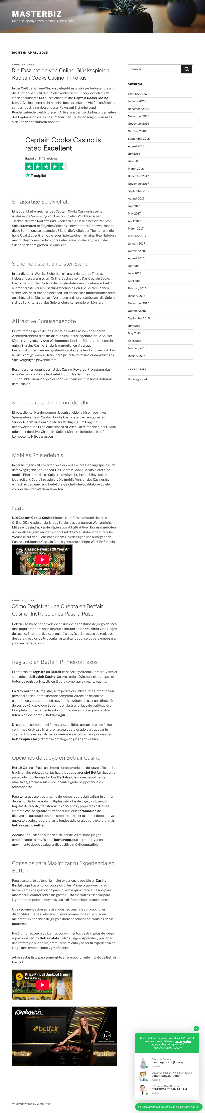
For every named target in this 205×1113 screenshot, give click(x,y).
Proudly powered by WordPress (31, 1103)
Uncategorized (137, 379)
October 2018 (137, 131)
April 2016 (134, 281)
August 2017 (136, 198)
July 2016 (134, 266)
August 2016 (136, 258)
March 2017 (136, 228)
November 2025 (138, 116)
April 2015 (134, 340)
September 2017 (139, 191)
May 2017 (134, 213)
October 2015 (137, 310)
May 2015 (134, 333)
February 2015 (137, 348)
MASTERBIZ (37, 14)
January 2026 (137, 101)
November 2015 (138, 303)
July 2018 (134, 153)
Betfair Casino (34, 643)
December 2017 (138, 176)
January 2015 (136, 355)
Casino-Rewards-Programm (83, 369)
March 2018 (136, 168)
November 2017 (138, 183)
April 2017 (134, 221)
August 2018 (136, 146)
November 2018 (138, 123)
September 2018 (139, 138)
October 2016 (137, 251)
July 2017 (134, 206)
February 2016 (137, 288)
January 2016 (136, 295)
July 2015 (134, 325)
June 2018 (134, 161)
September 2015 (139, 318)
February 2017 (137, 236)
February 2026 (137, 93)
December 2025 (138, 108)
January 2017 (136, 243)
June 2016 (134, 273)
